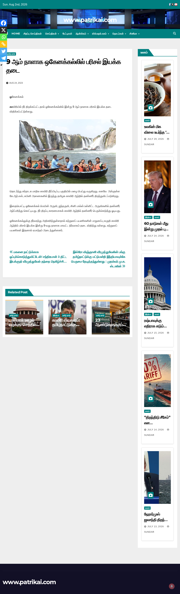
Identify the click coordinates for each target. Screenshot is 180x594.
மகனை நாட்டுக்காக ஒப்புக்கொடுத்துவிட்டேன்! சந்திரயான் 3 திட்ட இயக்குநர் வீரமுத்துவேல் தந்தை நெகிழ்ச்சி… (38, 256)
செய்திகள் (51, 33)
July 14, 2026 (156, 429)
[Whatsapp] (3, 37)
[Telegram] (3, 58)
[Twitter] (3, 51)
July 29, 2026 (156, 139)
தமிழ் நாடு (11, 54)
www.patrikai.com (90, 20)
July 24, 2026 (156, 236)
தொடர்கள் (118, 33)
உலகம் (147, 120)
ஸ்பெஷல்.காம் (99, 33)
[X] (3, 30)
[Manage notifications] (172, 586)
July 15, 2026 (156, 333)
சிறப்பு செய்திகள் (33, 33)
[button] (174, 33)
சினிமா (134, 33)
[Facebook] (3, 23)
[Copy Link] (3, 44)
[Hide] (1, 65)
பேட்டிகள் (67, 33)
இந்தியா (56, 315)
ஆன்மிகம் (81, 33)
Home (16, 33)
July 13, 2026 (156, 526)
